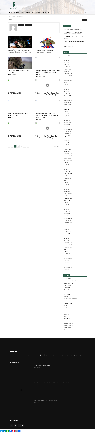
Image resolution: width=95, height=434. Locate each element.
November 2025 (68, 75)
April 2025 (66, 91)
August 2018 (67, 233)
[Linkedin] (15, 425)
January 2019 (67, 229)
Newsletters (67, 314)
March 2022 (67, 171)
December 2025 (68, 73)
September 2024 (68, 107)
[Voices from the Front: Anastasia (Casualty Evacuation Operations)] (20, 42)
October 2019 (67, 220)
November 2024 (68, 102)
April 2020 (66, 209)
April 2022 (66, 169)
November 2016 (68, 258)
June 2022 (66, 164)
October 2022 (67, 158)
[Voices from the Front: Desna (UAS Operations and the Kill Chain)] (47, 85)
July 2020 (66, 202)
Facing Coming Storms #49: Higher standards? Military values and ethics (47, 72)
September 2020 (68, 198)
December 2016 (68, 256)
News (65, 312)
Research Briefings (68, 323)
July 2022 (66, 162)
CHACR (9, 54)
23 (24, 146)
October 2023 (67, 131)
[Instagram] (11, 425)
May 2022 (66, 167)
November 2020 (68, 193)
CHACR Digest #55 (14, 136)
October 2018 (67, 231)
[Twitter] (19, 425)
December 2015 (68, 267)
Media (65, 305)
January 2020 (67, 213)
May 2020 (66, 207)
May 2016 (66, 262)
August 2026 (67, 55)
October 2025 (67, 78)
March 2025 (67, 93)
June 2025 (66, 87)
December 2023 (68, 127)
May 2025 (66, 89)
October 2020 (67, 196)
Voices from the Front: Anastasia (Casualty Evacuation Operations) (19, 51)
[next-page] (28, 146)
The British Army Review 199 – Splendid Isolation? (73, 37)
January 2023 (67, 151)
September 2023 (68, 133)
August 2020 (67, 200)
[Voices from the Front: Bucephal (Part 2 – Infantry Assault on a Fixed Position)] (21, 390)
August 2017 (67, 249)
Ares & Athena (67, 278)
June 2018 (66, 236)
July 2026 (66, 58)
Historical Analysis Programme (71, 301)
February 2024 (67, 122)
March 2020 (67, 211)
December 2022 (68, 153)
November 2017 (68, 245)
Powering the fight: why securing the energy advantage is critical (74, 42)
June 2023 (66, 140)
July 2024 (66, 111)
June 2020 (66, 205)
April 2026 (66, 64)
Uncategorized (67, 327)
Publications (25, 12)
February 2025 (67, 95)
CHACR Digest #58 (68, 46)
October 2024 (67, 104)
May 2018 (66, 238)
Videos (65, 330)
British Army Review (69, 283)
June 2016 (66, 260)
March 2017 (67, 253)
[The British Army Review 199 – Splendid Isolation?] (21, 407)
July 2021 (66, 182)
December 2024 (68, 100)
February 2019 (67, 227)
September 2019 (68, 222)
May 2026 (66, 62)
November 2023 (68, 129)
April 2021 (66, 189)
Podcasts (66, 316)
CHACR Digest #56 (14, 93)
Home (10, 12)
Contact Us (45, 12)
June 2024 (66, 113)
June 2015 (66, 269)
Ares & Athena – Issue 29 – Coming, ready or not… (44, 51)
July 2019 (66, 225)
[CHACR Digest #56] (20, 85)
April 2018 (66, 240)
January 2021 (67, 191)
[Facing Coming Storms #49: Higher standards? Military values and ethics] (47, 63)
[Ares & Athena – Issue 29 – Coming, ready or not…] (47, 42)
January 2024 (67, 124)
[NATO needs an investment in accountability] (20, 106)
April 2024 (66, 118)
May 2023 (66, 142)
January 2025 (67, 98)
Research (66, 321)
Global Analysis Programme (70, 298)
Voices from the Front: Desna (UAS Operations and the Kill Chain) (47, 94)
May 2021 (66, 187)
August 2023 (67, 136)
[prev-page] (9, 146)
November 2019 (68, 218)
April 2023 (66, 144)
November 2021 (68, 173)
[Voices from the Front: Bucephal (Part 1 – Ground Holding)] (47, 128)
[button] (85, 12)
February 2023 (67, 149)
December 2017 (68, 242)
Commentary (67, 287)
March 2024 (67, 120)
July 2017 (66, 251)
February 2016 (67, 265)
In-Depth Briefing (68, 303)
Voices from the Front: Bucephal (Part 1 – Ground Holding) (46, 137)
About (16, 12)
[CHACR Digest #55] (20, 128)
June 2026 (66, 60)
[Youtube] (22, 425)
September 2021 (68, 178)
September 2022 (68, 160)
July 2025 (66, 84)
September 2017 (68, 247)
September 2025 (68, 80)
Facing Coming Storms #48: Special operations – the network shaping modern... (46, 115)
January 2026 (67, 71)
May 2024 (66, 116)
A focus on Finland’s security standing (72, 29)
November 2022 (68, 156)
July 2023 (66, 138)
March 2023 (67, 147)
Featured (66, 296)
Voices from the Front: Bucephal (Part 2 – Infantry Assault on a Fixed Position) (73, 33)
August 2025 (67, 82)
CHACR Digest (67, 285)
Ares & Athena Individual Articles (71, 281)
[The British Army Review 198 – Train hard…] (20, 63)
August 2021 (67, 180)
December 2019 (68, 216)
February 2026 (67, 69)
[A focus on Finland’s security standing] (21, 372)
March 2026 (67, 67)
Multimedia (35, 12)
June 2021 (66, 184)
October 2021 (67, 176)
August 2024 (67, 109)
